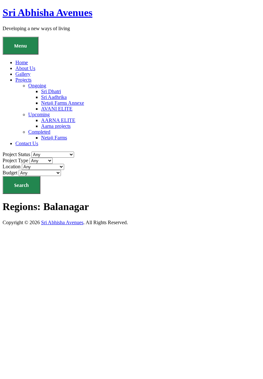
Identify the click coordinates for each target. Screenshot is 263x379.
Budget (10, 172)
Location (12, 166)
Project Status (16, 154)
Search (21, 185)
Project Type (15, 160)
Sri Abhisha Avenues (47, 12)
